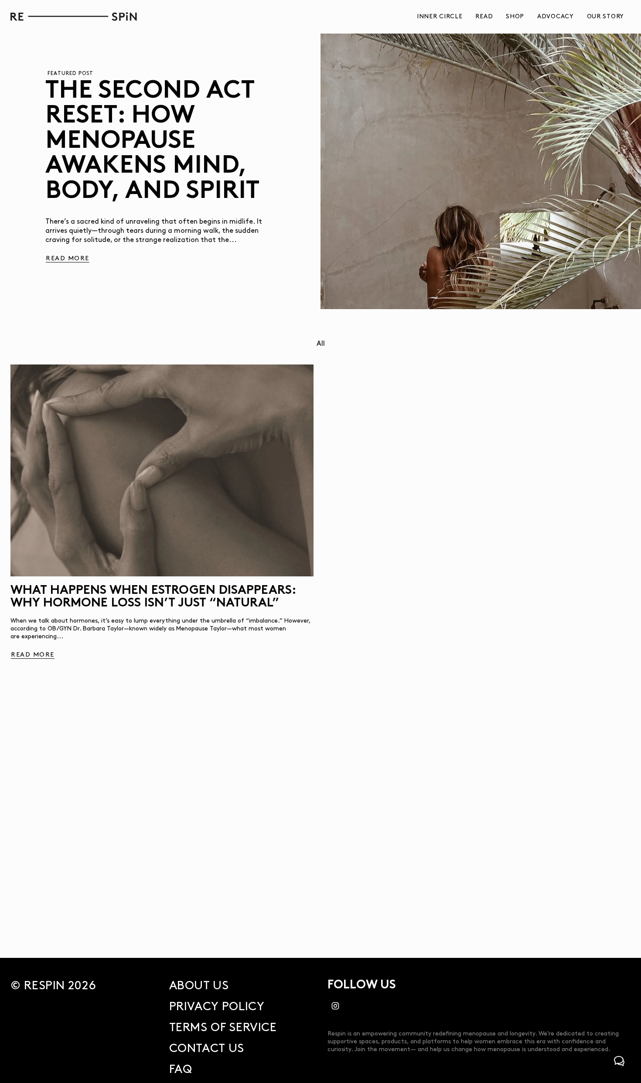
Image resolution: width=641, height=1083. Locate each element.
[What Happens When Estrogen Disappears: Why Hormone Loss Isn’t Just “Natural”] (162, 470)
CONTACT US (206, 1048)
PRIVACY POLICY (217, 1006)
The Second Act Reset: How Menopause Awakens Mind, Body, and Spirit (152, 142)
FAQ (180, 1069)
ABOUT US (199, 985)
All (321, 344)
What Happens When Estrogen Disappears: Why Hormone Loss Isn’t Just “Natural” (153, 597)
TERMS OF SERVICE (223, 1027)
